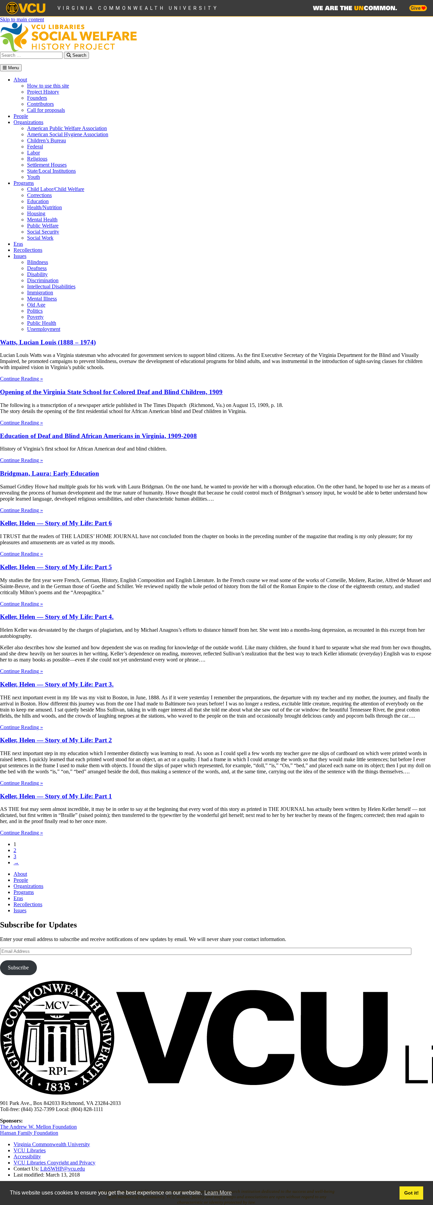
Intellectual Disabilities (51, 286)
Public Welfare (43, 225)
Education (38, 201)
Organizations (28, 122)
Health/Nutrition (44, 207)
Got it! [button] (411, 1193)
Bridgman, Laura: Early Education (49, 473)
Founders (37, 98)
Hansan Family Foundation (29, 1133)
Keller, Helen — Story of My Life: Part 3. (57, 684)
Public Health (41, 323)
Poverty (35, 317)
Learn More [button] (218, 1193)
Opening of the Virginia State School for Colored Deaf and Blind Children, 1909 (111, 391)
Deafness (37, 268)
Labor (33, 152)
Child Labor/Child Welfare (55, 189)
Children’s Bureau (46, 140)
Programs (24, 183)
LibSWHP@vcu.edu (62, 1169)
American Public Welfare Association (67, 128)
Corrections (39, 195)
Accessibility (27, 1156)
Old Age (36, 305)
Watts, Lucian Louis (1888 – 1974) (48, 342)
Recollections (28, 250)
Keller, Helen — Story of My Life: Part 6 (56, 523)
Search (78, 55)
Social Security (43, 232)
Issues (20, 256)
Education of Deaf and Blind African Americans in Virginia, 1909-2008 (98, 435)
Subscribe (18, 967)
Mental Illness (42, 299)
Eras (18, 244)
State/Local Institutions (51, 171)
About (20, 79)
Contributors (40, 104)
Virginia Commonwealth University (138, 8)
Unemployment (43, 329)
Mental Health (42, 219)
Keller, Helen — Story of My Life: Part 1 (56, 796)
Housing (36, 213)
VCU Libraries (30, 1150)
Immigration (40, 292)
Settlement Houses (47, 165)
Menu (13, 67)
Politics (35, 311)
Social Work (40, 238)
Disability (37, 274)
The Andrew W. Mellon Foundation (38, 1127)
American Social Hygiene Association (67, 134)
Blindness (37, 262)
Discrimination (43, 280)
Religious (37, 159)
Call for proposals (46, 110)
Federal (35, 146)
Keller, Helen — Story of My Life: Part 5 (56, 567)
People (21, 116)
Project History (43, 92)
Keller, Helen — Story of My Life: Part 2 (56, 740)
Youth (33, 177)
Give (416, 8)
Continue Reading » (21, 379)
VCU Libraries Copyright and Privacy (54, 1162)
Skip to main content (22, 19)
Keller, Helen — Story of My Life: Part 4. (57, 616)
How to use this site (48, 86)
